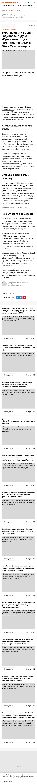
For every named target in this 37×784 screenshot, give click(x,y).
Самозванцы (22, 286)
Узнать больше (24, 778)
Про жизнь (17, 10)
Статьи (10, 10)
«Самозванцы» (8, 109)
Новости (4, 10)
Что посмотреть (28, 5)
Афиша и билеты (8, 5)
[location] (28, 2)
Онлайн (18, 5)
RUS (25, 2)
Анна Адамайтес (12, 284)
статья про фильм (8, 26)
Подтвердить (8, 781)
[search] (31, 2)
